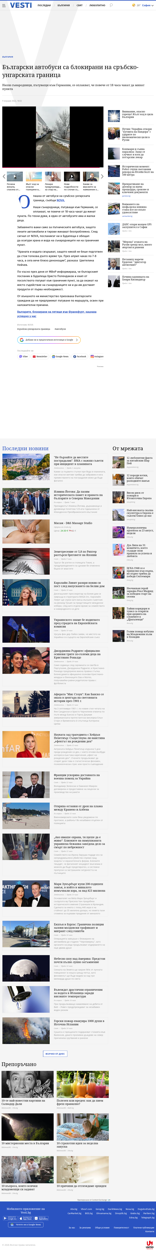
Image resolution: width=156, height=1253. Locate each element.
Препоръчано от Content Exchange (92, 1200)
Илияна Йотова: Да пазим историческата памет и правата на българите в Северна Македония (78, 495)
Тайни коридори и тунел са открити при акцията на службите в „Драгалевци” (138, 614)
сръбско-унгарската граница (34, 328)
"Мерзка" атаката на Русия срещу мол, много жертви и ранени (137, 244)
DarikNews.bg (115, 1209)
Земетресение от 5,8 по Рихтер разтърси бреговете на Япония (75, 553)
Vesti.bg (21, 5)
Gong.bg (100, 1209)
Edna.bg (133, 1217)
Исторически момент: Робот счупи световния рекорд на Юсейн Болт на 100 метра (138, 170)
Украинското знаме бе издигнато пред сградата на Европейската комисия (77, 623)
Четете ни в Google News (28, 1224)
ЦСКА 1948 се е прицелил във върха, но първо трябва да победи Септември (140, 572)
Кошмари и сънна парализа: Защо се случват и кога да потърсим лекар (133, 153)
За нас (72, 1227)
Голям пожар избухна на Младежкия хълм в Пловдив (140, 634)
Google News (62, 356)
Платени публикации (143, 1227)
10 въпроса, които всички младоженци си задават (19, 1187)
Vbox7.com (86, 1209)
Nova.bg (130, 1209)
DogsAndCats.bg (146, 1209)
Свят (80, 5)
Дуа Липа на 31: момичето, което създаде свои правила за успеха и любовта (139, 550)
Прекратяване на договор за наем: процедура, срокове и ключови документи (135, 188)
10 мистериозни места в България (25, 1143)
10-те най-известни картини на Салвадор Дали (23, 1102)
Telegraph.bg (147, 1217)
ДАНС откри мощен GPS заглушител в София (137, 226)
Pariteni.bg (148, 1213)
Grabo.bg (135, 1213)
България (64, 5)
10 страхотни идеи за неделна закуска (77, 1145)
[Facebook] (154, 1235)
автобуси (61, 328)
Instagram (99, 356)
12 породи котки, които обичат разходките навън (138, 478)
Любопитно (97, 5)
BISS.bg (89, 1213)
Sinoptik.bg (121, 1213)
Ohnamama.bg (103, 1213)
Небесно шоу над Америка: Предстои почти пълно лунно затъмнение (79, 960)
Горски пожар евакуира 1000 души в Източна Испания (79, 1022)
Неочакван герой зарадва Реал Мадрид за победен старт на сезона (140, 592)
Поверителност (121, 1227)
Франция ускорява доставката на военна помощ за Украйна (77, 776)
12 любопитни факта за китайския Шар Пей (139, 460)
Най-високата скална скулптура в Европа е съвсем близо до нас (140, 513)
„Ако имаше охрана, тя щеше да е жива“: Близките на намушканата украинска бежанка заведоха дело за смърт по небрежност (79, 842)
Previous (3, 183)
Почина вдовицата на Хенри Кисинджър (135, 278)
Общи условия (102, 1227)
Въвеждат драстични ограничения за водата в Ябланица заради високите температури (78, 993)
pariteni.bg (126, 196)
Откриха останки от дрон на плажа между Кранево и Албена (78, 807)
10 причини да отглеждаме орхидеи (81, 1186)
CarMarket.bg (74, 1213)
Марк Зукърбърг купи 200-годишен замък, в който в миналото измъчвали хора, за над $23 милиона (79, 887)
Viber (25, 356)
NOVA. (61, 200)
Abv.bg (73, 1209)
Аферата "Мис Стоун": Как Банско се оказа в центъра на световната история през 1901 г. (79, 697)
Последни (44, 5)
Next (101, 183)
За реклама (85, 1227)
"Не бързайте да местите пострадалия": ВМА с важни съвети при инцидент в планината (78, 460)
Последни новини (25, 448)
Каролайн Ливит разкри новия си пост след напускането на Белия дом (79, 584)
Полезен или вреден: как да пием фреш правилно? (80, 1102)
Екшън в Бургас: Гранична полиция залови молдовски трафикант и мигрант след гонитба (79, 927)
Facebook (81, 356)
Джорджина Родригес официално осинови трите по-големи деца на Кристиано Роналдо (77, 654)
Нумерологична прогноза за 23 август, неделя (140, 530)
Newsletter (42, 356)
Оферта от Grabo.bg (62, 527)
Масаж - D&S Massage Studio (73, 523)
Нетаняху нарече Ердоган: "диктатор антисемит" (134, 262)
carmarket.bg (127, 216)
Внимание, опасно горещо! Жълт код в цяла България (137, 114)
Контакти (149, 1231)
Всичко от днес (55, 1053)
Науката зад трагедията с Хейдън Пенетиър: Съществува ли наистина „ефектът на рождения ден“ (79, 738)
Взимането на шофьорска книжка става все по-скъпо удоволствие (134, 208)
